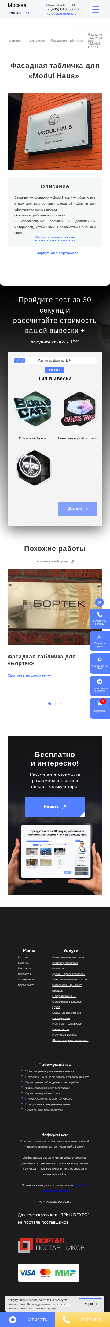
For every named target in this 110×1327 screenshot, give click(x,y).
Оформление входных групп (67, 1004)
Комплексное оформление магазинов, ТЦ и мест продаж (70, 985)
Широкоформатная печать (70, 1040)
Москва (17, 5)
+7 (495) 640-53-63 (62, 9)
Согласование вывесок (68, 957)
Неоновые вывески (65, 1034)
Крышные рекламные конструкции (66, 1015)
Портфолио (35, 40)
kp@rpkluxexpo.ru (62, 13)
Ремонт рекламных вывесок (65, 965)
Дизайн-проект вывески (68, 974)
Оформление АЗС (64, 996)
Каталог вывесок (24, 960)
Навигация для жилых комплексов (67, 1026)
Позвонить (90, 1319)
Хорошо (90, 1304)
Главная (14, 40)
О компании (26, 979)
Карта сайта (26, 985)
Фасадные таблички (66, 40)
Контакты (24, 974)
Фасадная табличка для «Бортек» (42, 660)
